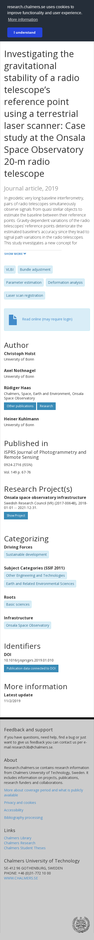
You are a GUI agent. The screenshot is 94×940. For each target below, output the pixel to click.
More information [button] (23, 19)
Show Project (16, 515)
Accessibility (13, 810)
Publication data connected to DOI (31, 668)
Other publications (20, 406)
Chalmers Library (17, 838)
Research (46, 406)
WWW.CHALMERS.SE (21, 878)
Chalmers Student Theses (25, 848)
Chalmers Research (19, 843)
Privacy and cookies (20, 802)
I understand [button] (25, 32)
